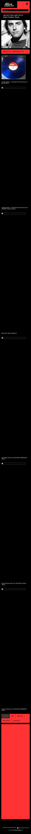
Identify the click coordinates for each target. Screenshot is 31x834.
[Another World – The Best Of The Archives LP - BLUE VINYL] (15, 68)
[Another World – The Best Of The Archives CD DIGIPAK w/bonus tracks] (15, 146)
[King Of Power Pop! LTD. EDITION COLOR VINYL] (15, 522)
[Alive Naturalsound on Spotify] (27, 823)
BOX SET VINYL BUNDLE (9, 333)
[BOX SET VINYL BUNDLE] (15, 272)
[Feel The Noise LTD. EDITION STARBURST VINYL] (15, 648)
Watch (20, 716)
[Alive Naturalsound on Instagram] (7, 823)
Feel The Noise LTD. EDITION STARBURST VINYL (14, 709)
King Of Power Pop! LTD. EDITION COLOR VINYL (14, 584)
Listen (5, 716)
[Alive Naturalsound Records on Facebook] (10, 823)
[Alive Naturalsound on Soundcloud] (23, 823)
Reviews (6, 720)
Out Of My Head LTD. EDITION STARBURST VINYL (14, 458)
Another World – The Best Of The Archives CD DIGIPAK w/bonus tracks (15, 208)
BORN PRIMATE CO (18, 830)
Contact (16, 720)
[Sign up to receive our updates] (4, 823)
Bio (12, 716)
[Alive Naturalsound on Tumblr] (13, 823)
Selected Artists (13, 15)
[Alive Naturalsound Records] (9, 6)
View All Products (13, 52)
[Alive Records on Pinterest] (17, 823)
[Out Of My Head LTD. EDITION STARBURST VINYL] (15, 397)
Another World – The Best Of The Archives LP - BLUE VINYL (15, 82)
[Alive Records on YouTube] (20, 823)
